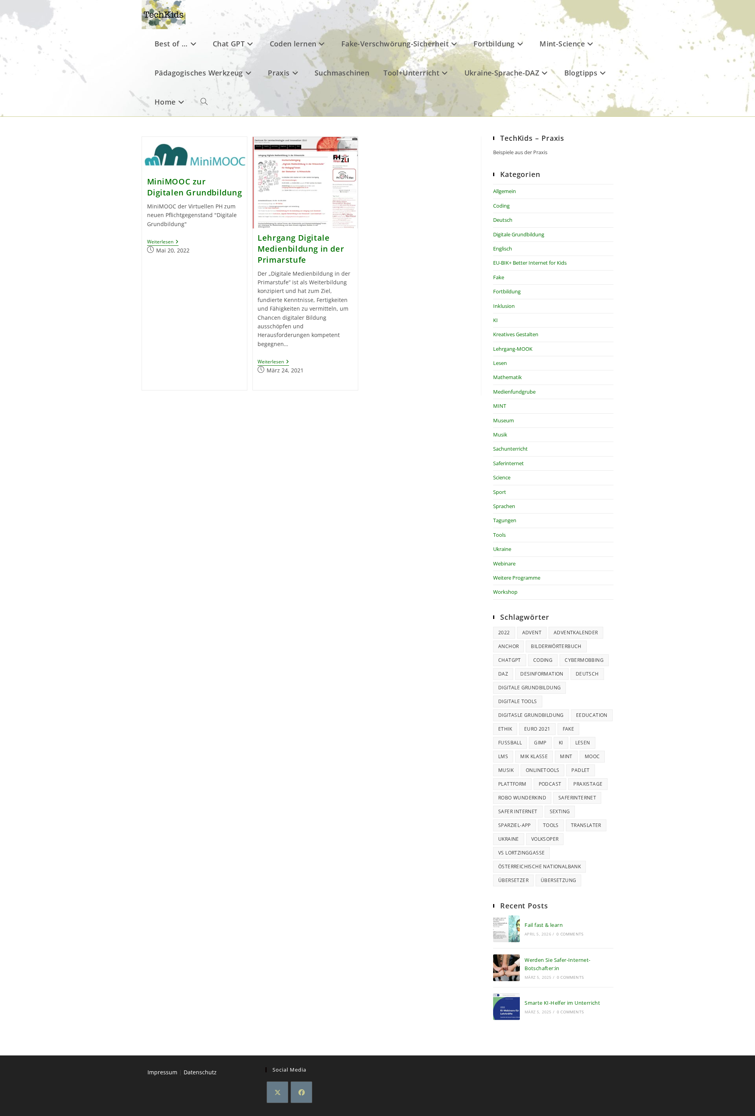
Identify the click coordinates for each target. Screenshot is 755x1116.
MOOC (592, 756)
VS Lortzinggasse (521, 852)
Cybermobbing (584, 660)
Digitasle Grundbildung (531, 715)
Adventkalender (576, 632)
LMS (503, 756)
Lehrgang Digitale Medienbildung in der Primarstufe (301, 248)
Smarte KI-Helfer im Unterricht (562, 1002)
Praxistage (587, 784)
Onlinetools (542, 770)
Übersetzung (558, 880)
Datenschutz (200, 1072)
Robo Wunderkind (522, 797)
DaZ (503, 673)
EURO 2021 (537, 729)
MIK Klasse (534, 756)
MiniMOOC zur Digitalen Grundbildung (194, 187)
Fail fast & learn (544, 924)
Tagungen (504, 520)
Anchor (508, 646)
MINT (499, 405)
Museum (503, 420)
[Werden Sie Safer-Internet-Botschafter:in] (506, 967)
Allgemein (504, 191)
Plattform (512, 784)
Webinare (504, 563)
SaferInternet (577, 797)
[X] (277, 1092)
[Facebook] (301, 1092)
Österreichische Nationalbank (539, 866)
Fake (498, 277)
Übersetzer (513, 880)
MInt (566, 756)
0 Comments (569, 934)
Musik (500, 434)
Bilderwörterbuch (556, 646)
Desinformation (541, 673)
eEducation (592, 715)
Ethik (505, 729)
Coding (501, 205)
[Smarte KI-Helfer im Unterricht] (506, 1006)
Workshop (505, 591)
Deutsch (502, 219)
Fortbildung (507, 291)
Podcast (550, 784)
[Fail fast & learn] (506, 928)
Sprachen (504, 506)
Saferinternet (508, 463)
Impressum (162, 1072)
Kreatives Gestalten (515, 334)
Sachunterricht (510, 448)
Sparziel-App (514, 825)
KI (495, 320)
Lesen (500, 362)
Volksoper (545, 839)
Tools (499, 534)
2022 (504, 632)
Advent (531, 632)
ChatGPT (509, 660)
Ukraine (502, 548)
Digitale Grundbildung (518, 234)
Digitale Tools (517, 701)
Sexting (560, 811)
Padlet (580, 770)
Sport (499, 491)
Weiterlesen (163, 242)
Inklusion (504, 305)
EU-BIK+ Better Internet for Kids (530, 262)
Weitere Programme (516, 577)
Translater (586, 825)
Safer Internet (518, 811)
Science (501, 477)
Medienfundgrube (514, 391)
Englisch (502, 248)
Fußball (510, 742)
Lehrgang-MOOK (512, 348)
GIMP (540, 742)
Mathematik (507, 377)
